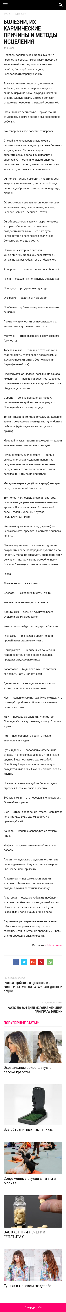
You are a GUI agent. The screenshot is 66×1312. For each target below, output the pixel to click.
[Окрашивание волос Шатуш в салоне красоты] (33, 1047)
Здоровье (20, 13)
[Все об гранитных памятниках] (33, 1104)
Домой (7, 13)
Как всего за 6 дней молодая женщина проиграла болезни (35, 1009)
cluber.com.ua (53, 945)
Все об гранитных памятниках (28, 1129)
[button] (61, 5)
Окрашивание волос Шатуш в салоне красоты (28, 1069)
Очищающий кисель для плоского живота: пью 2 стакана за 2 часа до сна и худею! (33, 987)
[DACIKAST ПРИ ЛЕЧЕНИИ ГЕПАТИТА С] (33, 1211)
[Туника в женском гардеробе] (33, 1265)
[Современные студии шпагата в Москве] (33, 1158)
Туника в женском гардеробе (27, 1286)
